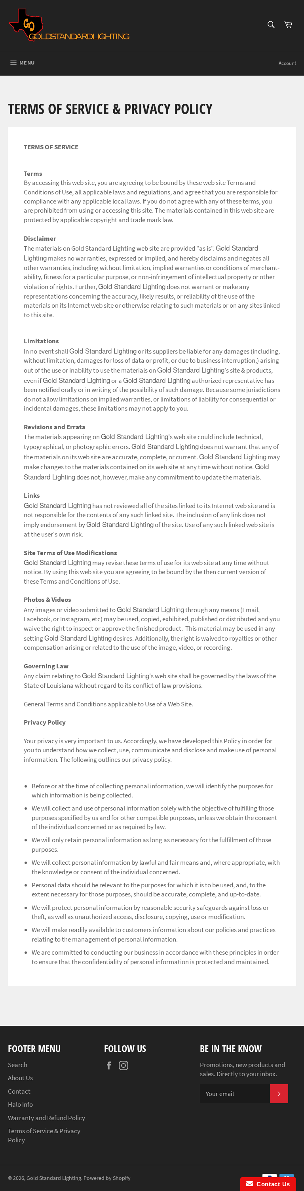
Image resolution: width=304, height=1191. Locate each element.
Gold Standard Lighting (54, 1178)
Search (17, 1064)
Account (287, 63)
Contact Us (271, 1184)
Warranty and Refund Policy (46, 1117)
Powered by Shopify (107, 1178)
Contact (19, 1091)
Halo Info (20, 1104)
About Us (20, 1077)
